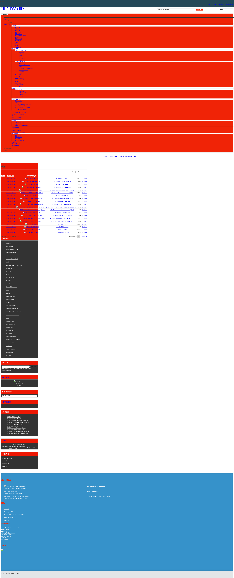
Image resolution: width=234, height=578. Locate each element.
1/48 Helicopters (19, 140)
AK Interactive (18, 101)
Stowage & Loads (23, 70)
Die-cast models (10, 343)
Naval (16, 42)
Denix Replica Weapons (17, 111)
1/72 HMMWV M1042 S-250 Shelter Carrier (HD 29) (62, 207)
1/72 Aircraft (18, 32)
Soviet (20, 60)
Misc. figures (22, 96)
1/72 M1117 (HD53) (62, 224)
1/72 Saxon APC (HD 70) (14, 419)
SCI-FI (16, 45)
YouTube (15, 543)
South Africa (22, 58)
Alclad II (17, 102)
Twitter (9, 543)
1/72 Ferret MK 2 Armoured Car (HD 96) (62, 193)
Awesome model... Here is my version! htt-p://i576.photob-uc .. (13, 448)
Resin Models (114, 156)
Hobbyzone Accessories (18, 114)
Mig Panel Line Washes (21, 124)
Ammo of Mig (9, 327)
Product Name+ (62, 176)
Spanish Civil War (19, 84)
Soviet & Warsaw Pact (24, 65)
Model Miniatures (19, 86)
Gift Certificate (15, 145)
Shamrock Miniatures (20, 80)
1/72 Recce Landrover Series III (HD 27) (18, 422)
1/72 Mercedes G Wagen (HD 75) (16, 428)
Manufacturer (10, 176)
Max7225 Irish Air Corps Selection (96, 486)
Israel (20, 66)
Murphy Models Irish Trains (18, 132)
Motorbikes (18, 47)
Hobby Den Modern (126, 156)
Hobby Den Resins (11, 178)
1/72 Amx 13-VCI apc (62, 184)
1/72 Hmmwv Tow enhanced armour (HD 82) (62, 210)
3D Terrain (14, 147)
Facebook (12, 543)
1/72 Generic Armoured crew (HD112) (62, 198)
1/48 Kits (17, 30)
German (21, 57)
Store (5, 19)
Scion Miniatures (19, 78)
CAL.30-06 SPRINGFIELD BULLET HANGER (98, 497)
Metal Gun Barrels (16, 117)
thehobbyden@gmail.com (8, 533)
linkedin (2, 543)
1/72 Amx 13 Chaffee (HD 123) (62, 181)
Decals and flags (16, 143)
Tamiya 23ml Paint (20, 106)
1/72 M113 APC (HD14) (62, 227)
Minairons (21, 91)
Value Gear (18, 83)
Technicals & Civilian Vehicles (26, 68)
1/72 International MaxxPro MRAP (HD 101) (62, 218)
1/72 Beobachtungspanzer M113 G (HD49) (62, 190)
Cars (16, 44)
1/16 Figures (18, 40)
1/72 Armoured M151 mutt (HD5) (62, 187)
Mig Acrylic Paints (19, 122)
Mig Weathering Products (21, 125)
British (20, 55)
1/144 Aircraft (18, 39)
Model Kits (8, 243)
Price (79, 176)
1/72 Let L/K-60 (19, 383)
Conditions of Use (6, 464)
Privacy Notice (5, 461)
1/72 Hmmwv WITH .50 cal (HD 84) (62, 215)
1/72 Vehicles (18, 137)
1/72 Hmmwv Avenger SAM (62, 201)
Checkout (221, 4)
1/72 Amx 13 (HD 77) (62, 178)
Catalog (105, 156)
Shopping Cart (6, 402)
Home (209, 4)
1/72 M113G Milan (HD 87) (62, 230)
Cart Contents (230, 4)
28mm (16, 97)
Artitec (16, 81)
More (24, 488)
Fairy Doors (14, 142)
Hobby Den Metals (16, 130)
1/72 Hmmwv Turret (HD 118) (62, 213)
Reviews (4, 440)
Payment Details (8, 517)
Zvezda (21, 94)
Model (3, 176)
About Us (6, 509)
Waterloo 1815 (22, 93)
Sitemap (6, 520)
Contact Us (4, 466)
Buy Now (84, 178)
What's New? (6, 377)
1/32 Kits (17, 29)
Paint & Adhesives (11, 305)
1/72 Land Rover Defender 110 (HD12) (62, 221)
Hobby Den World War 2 (12, 249)
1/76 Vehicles (18, 138)
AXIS (20, 53)
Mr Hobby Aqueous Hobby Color (23, 104)
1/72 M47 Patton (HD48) (62, 232)
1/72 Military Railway (20, 35)
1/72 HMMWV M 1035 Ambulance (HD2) (62, 204)
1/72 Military (18, 34)
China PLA (21, 71)
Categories (7, 24)
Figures (8, 302)
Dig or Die (17, 76)
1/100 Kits (17, 37)
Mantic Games (15, 127)
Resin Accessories (16, 119)
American (21, 52)
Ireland (20, 73)
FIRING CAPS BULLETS (93, 491)
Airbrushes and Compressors (19, 112)
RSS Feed (5, 543)
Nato (20, 63)
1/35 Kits (17, 27)
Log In (214, 4)
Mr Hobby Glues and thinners (22, 107)
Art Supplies (15, 129)
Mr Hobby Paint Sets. (20, 109)
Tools (13, 115)
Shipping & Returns (7, 458)
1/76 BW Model (19, 75)
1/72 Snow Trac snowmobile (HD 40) (17, 433)
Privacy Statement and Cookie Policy (14, 515)
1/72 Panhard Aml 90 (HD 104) (15, 430)
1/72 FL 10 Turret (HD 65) (62, 196)
